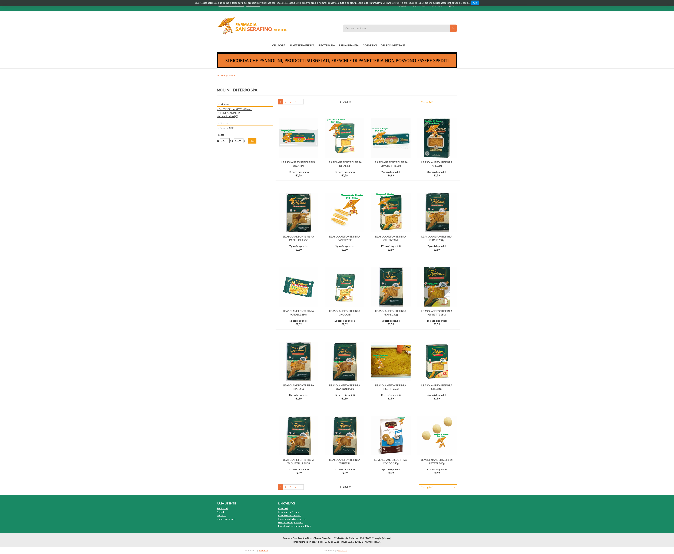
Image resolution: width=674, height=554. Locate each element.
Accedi (220, 511)
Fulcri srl (342, 550)
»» (301, 101)
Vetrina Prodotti (227, 116)
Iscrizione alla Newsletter (292, 518)
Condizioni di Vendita (289, 515)
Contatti (283, 508)
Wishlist (221, 515)
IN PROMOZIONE (228, 112)
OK (475, 2)
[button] (438, 102)
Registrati (222, 508)
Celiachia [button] (278, 45)
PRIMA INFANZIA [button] (349, 45)
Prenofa (263, 550)
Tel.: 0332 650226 (329, 541)
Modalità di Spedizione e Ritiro (294, 525)
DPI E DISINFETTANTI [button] (393, 45)
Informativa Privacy (288, 511)
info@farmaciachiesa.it (305, 541)
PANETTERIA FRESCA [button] (302, 45)
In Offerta (225, 128)
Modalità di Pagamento (290, 522)
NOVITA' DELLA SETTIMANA (235, 109)
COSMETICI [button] (370, 45)
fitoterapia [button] (327, 45)
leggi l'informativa (373, 2)
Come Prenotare (226, 518)
